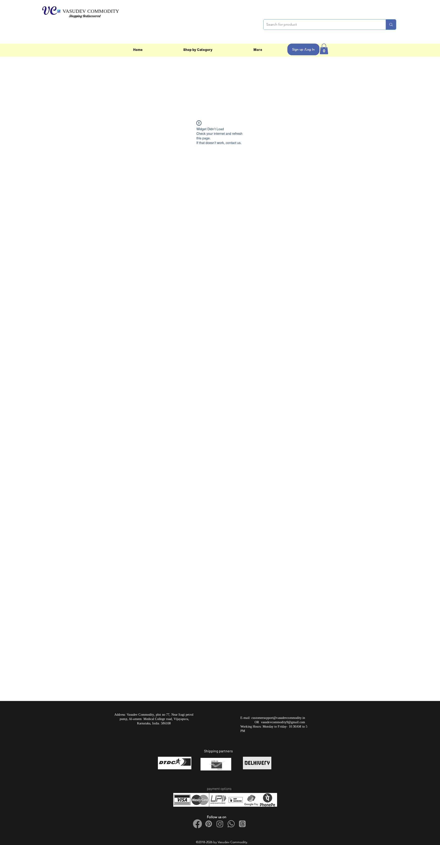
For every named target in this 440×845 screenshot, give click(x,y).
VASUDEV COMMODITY (91, 11)
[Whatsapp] (231, 823)
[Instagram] (219, 823)
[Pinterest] (208, 823)
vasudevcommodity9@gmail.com (283, 722)
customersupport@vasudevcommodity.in (278, 718)
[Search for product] (391, 24)
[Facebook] (197, 823)
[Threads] (242, 823)
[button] (323, 49)
